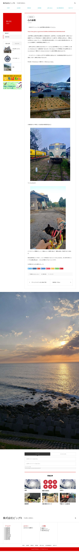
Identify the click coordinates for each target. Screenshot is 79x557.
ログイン (44, 527)
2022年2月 (7, 533)
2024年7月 (7, 529)
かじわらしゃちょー (36, 274)
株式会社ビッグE (9, 3)
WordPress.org (45, 530)
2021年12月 (8, 534)
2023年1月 (7, 531)
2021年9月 (7, 537)
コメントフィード (46, 529)
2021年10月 (8, 536)
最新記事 (6, 33)
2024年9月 (7, 527)
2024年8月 (7, 528)
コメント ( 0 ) (37, 453)
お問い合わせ (49, 8)
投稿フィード (45, 528)
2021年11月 (8, 535)
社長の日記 (7, 36)
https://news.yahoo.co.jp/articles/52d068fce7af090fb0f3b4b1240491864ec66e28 (46, 31)
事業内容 (29, 8)
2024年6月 (7, 530)
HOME (8, 8)
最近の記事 (8, 43)
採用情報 (39, 8)
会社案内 (18, 8)
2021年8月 (7, 538)
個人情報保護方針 (60, 8)
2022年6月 (7, 532)
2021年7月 (7, 539)
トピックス (17, 43)
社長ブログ (71, 8)
